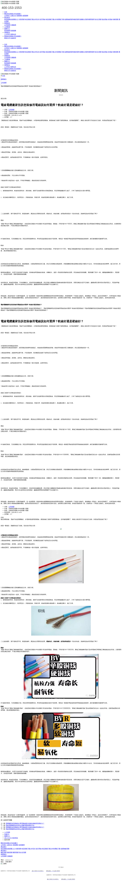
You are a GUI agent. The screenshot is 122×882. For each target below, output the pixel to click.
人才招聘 (7, 832)
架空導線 (42, 19)
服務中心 (7, 28)
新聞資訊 (7, 23)
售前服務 (7, 30)
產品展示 (7, 17)
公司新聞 (7, 25)
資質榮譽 (25, 15)
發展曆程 (19, 15)
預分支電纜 (97, 19)
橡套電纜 (76, 19)
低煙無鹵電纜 (65, 848)
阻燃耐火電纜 (83, 19)
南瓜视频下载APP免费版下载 (55, 19)
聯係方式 (7, 38)
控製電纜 (22, 19)
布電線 (110, 19)
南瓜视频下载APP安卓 (32, 19)
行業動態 (13, 25)
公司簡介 (7, 15)
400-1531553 (8, 838)
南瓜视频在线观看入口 (11, 19)
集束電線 (105, 19)
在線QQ (6, 834)
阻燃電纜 (10, 852)
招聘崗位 (7, 32)
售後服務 (13, 30)
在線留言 (13, 38)
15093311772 (9, 860)
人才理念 (7, 34)
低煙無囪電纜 (68, 19)
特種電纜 (115, 19)
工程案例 (7, 27)
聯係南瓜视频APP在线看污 (12, 36)
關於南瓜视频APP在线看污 (12, 14)
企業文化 (13, 15)
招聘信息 (13, 34)
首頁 (5, 12)
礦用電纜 (91, 19)
